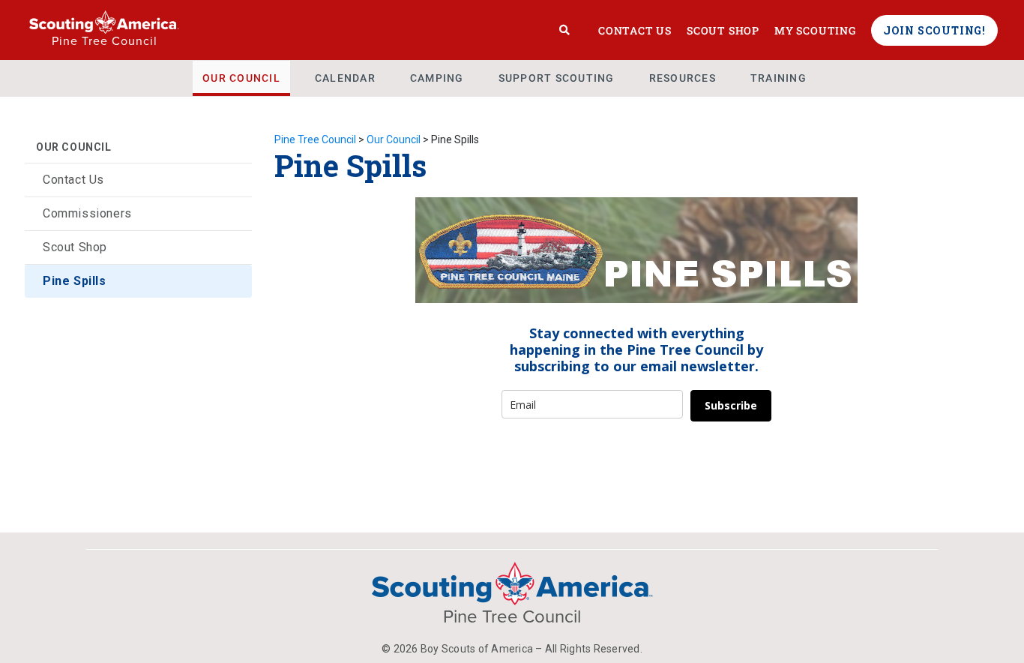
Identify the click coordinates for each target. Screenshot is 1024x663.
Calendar (345, 78)
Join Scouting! (934, 30)
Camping (437, 78)
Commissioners (87, 213)
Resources (682, 78)
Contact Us (635, 30)
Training (778, 78)
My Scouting (815, 30)
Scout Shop (723, 30)
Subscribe (731, 405)
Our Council (241, 78)
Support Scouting (557, 78)
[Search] (564, 30)
